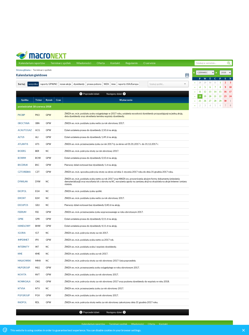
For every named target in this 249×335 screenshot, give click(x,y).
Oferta (101, 63)
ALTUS (21, 137)
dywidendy (79, 84)
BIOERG (22, 151)
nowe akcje (65, 84)
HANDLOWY (24, 226)
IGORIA (22, 232)
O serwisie (149, 63)
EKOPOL (22, 191)
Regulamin (132, 63)
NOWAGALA (24, 281)
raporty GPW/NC (48, 84)
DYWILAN (23, 181)
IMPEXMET (23, 239)
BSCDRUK (23, 165)
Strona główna (23, 70)
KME (20, 253)
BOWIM (22, 158)
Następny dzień (114, 94)
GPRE (20, 219)
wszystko (33, 84)
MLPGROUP (24, 267)
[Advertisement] (124, 27)
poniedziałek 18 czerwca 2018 (34, 106)
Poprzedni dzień (91, 94)
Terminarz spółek (60, 63)
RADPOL (22, 302)
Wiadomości (83, 63)
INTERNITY (23, 246)
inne (113, 84)
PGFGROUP (24, 295)
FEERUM (22, 212)
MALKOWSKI (24, 260)
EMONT (22, 198)
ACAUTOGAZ (25, 130)
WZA (106, 84)
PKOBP (21, 115)
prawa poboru (94, 84)
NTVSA (21, 288)
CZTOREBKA (24, 171)
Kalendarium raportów (32, 63)
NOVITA (22, 274)
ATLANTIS (23, 144)
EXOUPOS (23, 205)
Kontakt (115, 63)
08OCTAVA (23, 123)
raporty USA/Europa (128, 84)
